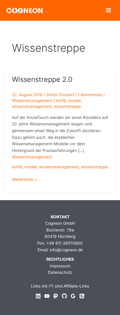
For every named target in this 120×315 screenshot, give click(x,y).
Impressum (60, 266)
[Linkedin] (38, 296)
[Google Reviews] (73, 296)
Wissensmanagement (32, 100)
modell (74, 100)
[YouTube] (47, 296)
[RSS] (81, 296)
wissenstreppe (67, 106)
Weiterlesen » (24, 180)
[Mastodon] (55, 296)
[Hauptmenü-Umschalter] (108, 10)
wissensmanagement (32, 106)
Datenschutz (60, 272)
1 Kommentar (90, 94)
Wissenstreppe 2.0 (42, 79)
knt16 (61, 100)
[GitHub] (64, 296)
